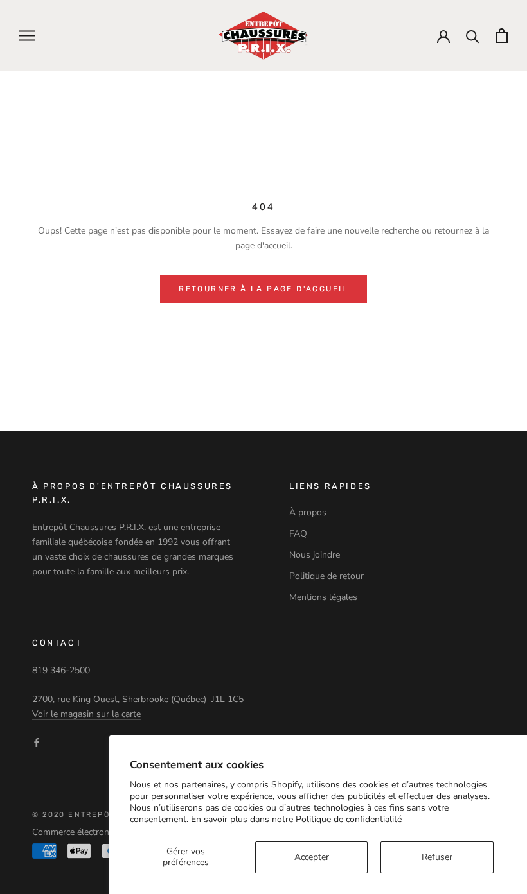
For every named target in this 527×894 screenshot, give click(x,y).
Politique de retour (326, 576)
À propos (307, 512)
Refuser (437, 857)
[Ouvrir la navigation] (27, 35)
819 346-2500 (61, 670)
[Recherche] (472, 35)
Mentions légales (323, 597)
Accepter (311, 857)
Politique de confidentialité (349, 819)
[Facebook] (36, 741)
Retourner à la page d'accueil (263, 288)
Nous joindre (314, 555)
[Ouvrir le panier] (502, 35)
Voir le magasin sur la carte (86, 714)
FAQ (298, 534)
